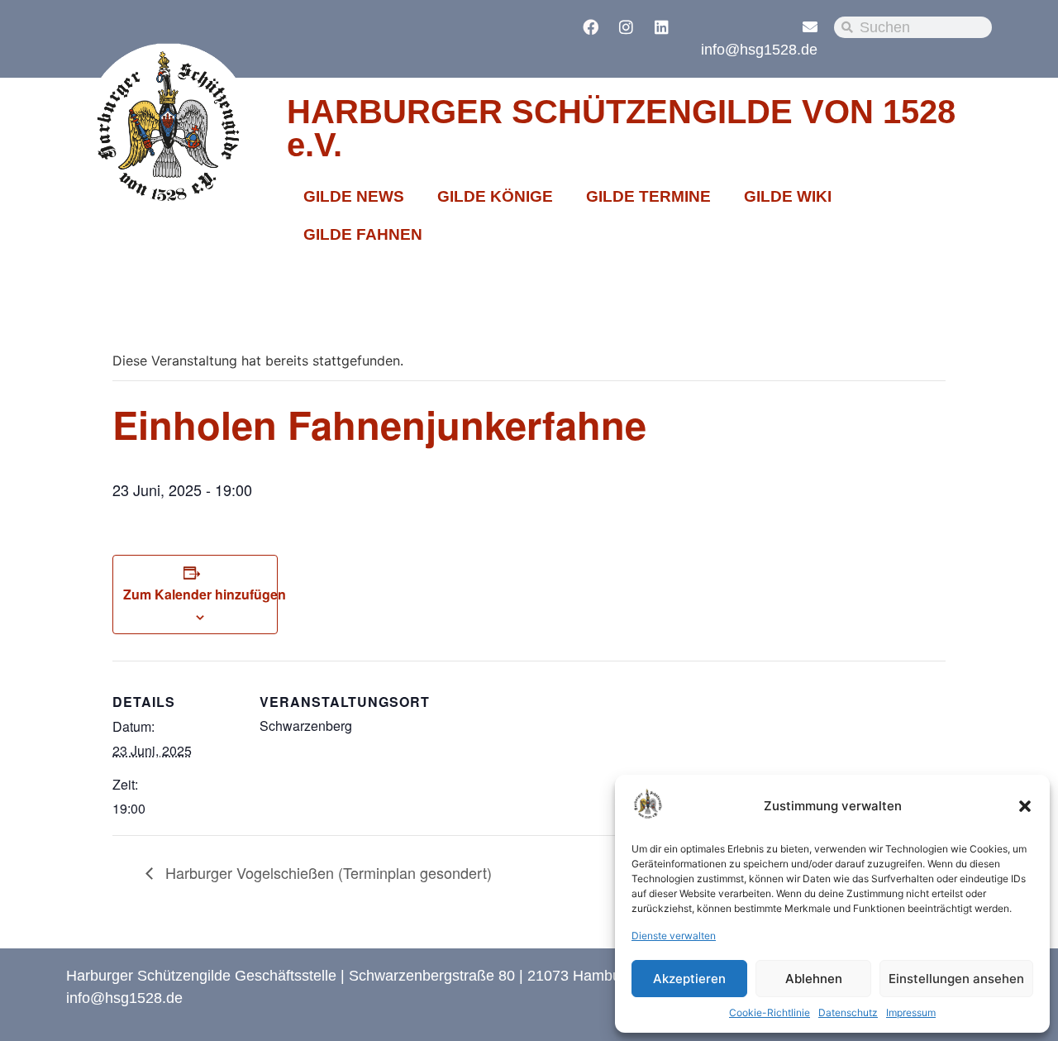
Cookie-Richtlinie (769, 1012)
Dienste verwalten (673, 935)
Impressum (911, 1012)
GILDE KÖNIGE (495, 196)
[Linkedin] (662, 26)
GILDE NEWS (353, 196)
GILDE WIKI (788, 196)
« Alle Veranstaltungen (192, 306)
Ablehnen (813, 978)
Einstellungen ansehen (956, 978)
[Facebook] (591, 26)
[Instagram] (626, 26)
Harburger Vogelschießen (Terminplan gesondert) (326, 872)
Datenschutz (848, 1012)
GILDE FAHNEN (362, 234)
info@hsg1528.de (759, 49)
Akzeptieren (689, 978)
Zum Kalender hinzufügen (204, 594)
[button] (1025, 806)
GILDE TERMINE (648, 196)
